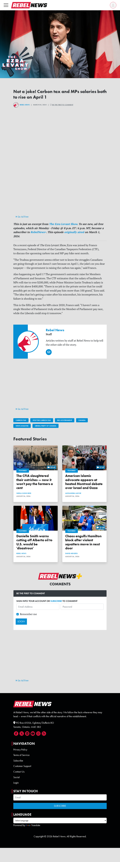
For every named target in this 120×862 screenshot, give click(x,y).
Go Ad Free (23, 216)
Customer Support (22, 766)
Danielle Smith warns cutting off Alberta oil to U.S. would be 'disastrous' (34, 542)
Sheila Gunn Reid (23, 493)
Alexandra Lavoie (73, 493)
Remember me (28, 614)
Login (16, 782)
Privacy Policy (20, 749)
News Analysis (22, 426)
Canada (81, 420)
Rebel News (25, 105)
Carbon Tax (21, 420)
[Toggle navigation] (6, 5)
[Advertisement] (60, 194)
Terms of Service (21, 755)
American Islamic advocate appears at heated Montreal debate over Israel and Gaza (84, 482)
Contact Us (18, 771)
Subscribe (18, 760)
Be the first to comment (62, 105)
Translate (35, 825)
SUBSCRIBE (56, 601)
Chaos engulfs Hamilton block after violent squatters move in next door (83, 542)
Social (16, 777)
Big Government (64, 420)
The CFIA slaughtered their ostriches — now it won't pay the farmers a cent (34, 482)
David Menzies (71, 553)
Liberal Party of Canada (45, 426)
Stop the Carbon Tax (42, 420)
